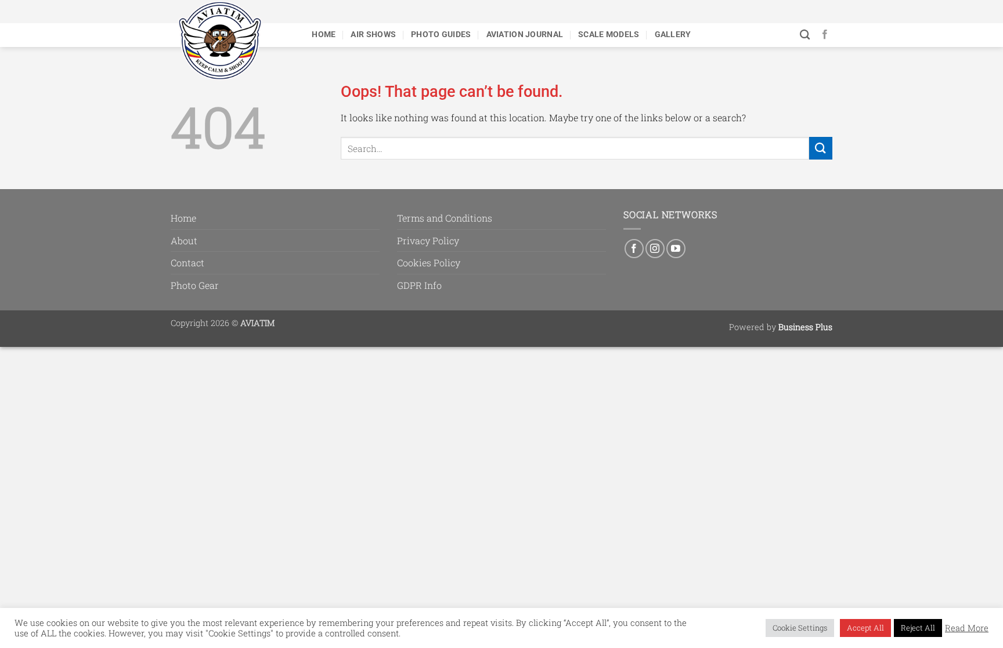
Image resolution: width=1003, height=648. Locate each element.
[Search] (805, 35)
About (184, 240)
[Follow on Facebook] (824, 35)
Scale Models (608, 34)
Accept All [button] (865, 627)
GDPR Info (419, 285)
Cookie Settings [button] (800, 627)
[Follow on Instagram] (655, 248)
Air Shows (373, 34)
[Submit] (820, 148)
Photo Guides (441, 34)
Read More (966, 628)
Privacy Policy (428, 240)
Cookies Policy (428, 262)
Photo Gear (195, 285)
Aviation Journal (525, 34)
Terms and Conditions (444, 218)
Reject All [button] (918, 627)
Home (323, 34)
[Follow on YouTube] (675, 248)
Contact (187, 262)
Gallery (673, 34)
